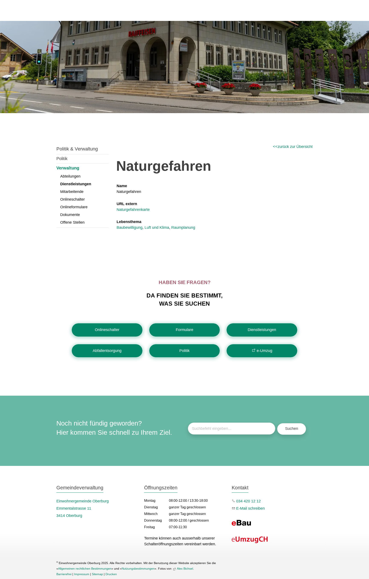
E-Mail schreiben (250, 508)
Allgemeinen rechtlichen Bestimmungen (84, 568)
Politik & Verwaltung (77, 149)
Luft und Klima (157, 227)
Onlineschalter (72, 199)
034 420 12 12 (248, 501)
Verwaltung (67, 168)
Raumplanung (183, 227)
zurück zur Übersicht (295, 146)
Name (122, 186)
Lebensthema (129, 222)
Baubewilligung (129, 227)
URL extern (127, 204)
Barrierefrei (64, 574)
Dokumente (70, 215)
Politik (61, 158)
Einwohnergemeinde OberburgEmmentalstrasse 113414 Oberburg (82, 508)
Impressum (81, 574)
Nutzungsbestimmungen (138, 568)
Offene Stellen (72, 222)
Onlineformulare (74, 207)
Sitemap (97, 574)
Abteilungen (70, 176)
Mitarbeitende (71, 192)
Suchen (291, 428)
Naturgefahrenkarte (133, 209)
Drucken (111, 574)
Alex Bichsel (185, 568)
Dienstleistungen (75, 184)
